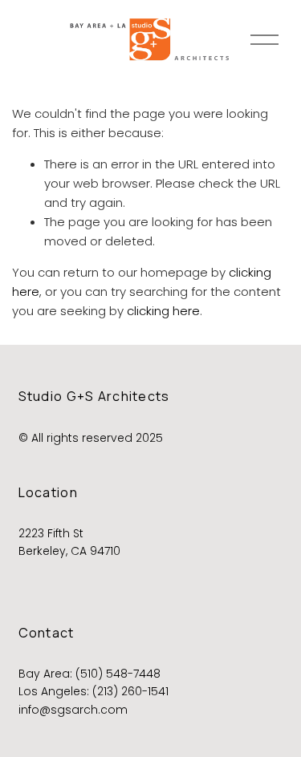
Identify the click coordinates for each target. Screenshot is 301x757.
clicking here (163, 310)
